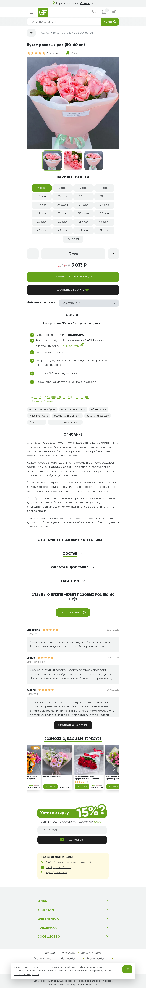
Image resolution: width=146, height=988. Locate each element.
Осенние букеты (43, 958)
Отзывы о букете (42, 401)
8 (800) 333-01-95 (56, 872)
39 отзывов (53, 53)
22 (86, 782)
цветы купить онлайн (68, 416)
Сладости (48, 953)
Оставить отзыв (70, 612)
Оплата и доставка (58, 397)
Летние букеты (70, 958)
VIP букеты (68, 953)
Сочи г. (85, 3)
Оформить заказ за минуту (71, 276)
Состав (36, 397)
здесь (97, 821)
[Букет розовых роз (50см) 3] (93, 160)
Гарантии (82, 397)
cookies (36, 967)
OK (127, 969)
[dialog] (94, 12)
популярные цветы (74, 409)
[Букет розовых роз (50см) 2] (73, 160)
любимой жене (39, 416)
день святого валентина (66, 422)
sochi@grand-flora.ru (58, 867)
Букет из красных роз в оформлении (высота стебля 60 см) (88, 778)
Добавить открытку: (41, 302)
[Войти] (114, 12)
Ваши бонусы (70, 346)
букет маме (99, 409)
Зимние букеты (91, 953)
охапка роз (37, 422)
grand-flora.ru (87, 984)
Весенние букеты (97, 958)
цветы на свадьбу (98, 416)
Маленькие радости (51, 777)
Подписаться (75, 840)
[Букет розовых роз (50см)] (52, 160)
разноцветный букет (43, 409)
